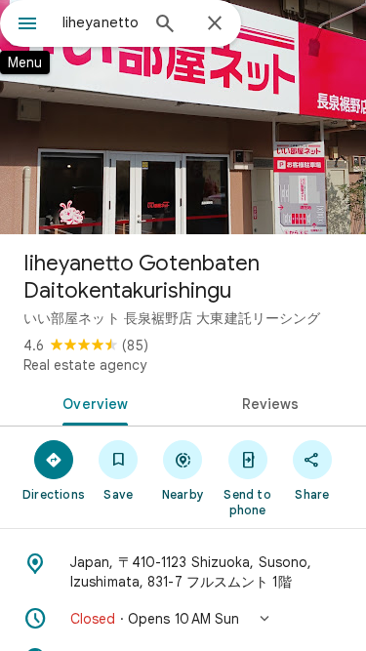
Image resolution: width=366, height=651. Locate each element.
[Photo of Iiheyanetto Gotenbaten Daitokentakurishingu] (183, 117)
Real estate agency (84, 365)
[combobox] (100, 22)
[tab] (92, 402)
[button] (183, 618)
